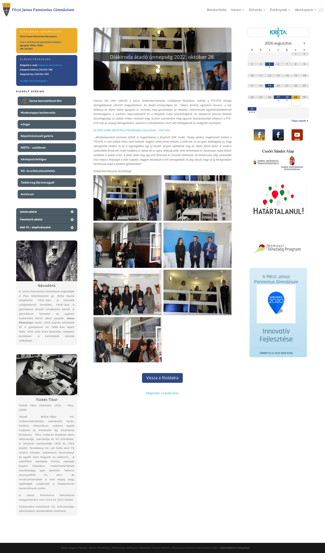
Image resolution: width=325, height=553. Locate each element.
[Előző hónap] (252, 43)
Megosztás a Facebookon (162, 393)
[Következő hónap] (304, 43)
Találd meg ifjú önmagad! (37, 182)
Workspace (304, 10)
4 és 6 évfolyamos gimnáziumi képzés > (41, 42)
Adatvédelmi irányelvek (234, 547)
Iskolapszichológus (33, 159)
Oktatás (255, 10)
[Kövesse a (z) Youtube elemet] (297, 135)
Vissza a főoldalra (162, 377)
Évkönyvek (278, 10)
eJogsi (25, 124)
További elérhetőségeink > (34, 81)
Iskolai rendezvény (136, 63)
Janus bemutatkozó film (45, 101)
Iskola (236, 10)
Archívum (27, 194)
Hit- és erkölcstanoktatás (38, 171)
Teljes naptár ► (300, 120)
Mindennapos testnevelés (38, 112)
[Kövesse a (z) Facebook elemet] (259, 135)
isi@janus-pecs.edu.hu (50, 65)
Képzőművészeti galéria (37, 136)
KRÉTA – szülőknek (33, 147)
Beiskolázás (217, 10)
